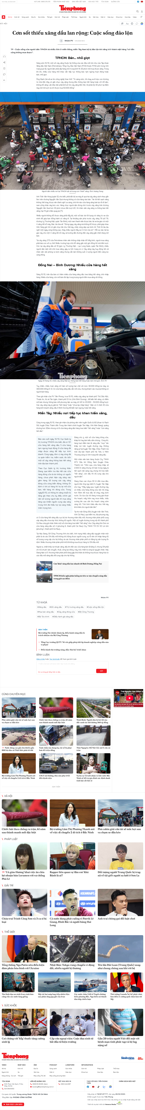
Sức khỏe (41, 17)
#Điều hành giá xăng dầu (62, 616)
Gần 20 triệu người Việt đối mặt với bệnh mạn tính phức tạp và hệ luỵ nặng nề (118, 1042)
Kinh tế (16, 17)
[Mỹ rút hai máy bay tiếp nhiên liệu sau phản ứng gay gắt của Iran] (54, 982)
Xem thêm (141, 17)
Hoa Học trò (93, 2)
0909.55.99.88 (37, 1084)
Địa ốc (33, 17)
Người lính (83, 17)
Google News (142, 24)
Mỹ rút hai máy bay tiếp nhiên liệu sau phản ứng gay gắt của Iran (53, 995)
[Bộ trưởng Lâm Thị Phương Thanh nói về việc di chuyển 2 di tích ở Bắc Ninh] (19, 763)
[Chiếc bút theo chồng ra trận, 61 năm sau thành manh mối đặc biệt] (56, 707)
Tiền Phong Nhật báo (61, 2)
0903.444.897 (66, 1084)
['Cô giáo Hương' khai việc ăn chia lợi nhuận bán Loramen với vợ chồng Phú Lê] (24, 856)
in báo (132, 24)
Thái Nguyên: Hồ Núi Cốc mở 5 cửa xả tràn (93, 749)
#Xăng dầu (41, 607)
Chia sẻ (4, 62)
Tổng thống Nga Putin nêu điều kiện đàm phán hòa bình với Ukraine (23, 966)
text (127, 24)
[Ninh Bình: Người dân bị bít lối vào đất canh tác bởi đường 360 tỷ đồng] (94, 707)
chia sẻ (122, 24)
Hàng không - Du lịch (9, 1076)
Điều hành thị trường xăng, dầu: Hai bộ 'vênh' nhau (63, 649)
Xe (90, 17)
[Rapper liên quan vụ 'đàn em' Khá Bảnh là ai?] (72, 856)
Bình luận (4, 74)
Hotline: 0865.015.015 (42, 2)
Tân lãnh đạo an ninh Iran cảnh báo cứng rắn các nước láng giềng (17, 995)
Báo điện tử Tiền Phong (72, 9)
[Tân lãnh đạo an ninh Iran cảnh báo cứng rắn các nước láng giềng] (18, 982)
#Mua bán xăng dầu (45, 612)
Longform (69, 1065)
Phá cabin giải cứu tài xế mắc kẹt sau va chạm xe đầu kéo (18, 721)
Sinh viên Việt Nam (79, 2)
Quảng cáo (115, 2)
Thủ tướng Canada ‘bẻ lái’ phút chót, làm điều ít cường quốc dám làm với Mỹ (126, 996)
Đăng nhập (40, 659)
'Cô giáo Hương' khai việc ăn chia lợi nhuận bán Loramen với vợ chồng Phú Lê (23, 875)
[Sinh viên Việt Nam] (127, 1058)
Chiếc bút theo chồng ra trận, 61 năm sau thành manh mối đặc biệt (55, 721)
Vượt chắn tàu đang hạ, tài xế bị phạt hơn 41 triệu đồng (55, 749)
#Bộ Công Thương (86, 612)
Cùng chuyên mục (14, 694)
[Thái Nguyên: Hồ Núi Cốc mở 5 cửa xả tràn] (94, 735)
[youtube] (142, 1)
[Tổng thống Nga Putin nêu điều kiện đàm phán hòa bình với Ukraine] (24, 948)
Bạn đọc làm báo (14, 1104)
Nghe (4, 56)
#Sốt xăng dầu (55, 607)
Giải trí (103, 17)
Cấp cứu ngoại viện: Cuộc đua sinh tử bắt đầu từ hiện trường (71, 1040)
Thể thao (74, 17)
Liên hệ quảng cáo (38, 1081)
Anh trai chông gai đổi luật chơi (116, 918)
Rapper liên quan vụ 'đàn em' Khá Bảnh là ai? (69, 873)
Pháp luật (65, 17)
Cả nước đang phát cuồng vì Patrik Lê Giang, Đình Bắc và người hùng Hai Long (72, 922)
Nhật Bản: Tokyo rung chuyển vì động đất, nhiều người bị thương (72, 966)
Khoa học (119, 17)
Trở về (4, 80)
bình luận (137, 24)
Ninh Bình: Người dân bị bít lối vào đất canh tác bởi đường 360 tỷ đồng (92, 721)
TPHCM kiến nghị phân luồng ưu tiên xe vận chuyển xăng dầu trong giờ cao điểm (80, 577)
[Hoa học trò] (140, 1058)
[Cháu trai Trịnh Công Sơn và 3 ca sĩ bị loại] (24, 902)
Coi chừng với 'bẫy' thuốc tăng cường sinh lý (23, 1040)
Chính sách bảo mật (127, 1081)
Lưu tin (4, 68)
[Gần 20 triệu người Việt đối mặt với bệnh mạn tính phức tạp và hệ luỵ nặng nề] (120, 1022)
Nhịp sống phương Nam (57, 1076)
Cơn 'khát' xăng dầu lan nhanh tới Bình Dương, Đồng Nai (78, 563)
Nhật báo (22, 1065)
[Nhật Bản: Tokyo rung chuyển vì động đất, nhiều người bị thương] (72, 948)
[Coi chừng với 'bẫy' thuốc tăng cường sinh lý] (24, 1022)
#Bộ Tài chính (43, 616)
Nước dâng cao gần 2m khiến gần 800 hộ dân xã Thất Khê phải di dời (18, 749)
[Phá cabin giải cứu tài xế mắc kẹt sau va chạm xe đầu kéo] (19, 707)
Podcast (53, 1065)
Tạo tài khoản (54, 659)
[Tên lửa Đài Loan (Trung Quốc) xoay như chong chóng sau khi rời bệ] (120, 948)
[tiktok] (99, 1087)
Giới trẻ (57, 17)
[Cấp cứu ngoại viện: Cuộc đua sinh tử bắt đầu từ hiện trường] (72, 1022)
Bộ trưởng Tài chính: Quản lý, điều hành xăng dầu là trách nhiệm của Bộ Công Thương (61, 634)
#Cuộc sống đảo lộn (95, 607)
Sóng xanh (25, 17)
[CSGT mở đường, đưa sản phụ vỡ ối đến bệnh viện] (56, 763)
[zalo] (105, 1087)
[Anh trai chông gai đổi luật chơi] (120, 902)
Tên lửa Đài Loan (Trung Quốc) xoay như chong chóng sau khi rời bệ (119, 966)
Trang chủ (3, 17)
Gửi (101, 671)
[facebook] (138, 1)
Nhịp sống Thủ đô (40, 1076)
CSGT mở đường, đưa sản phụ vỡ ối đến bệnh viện (54, 776)
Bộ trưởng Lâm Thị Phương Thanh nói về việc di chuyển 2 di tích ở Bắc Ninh (18, 776)
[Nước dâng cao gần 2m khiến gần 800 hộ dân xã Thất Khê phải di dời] (19, 735)
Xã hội (10, 17)
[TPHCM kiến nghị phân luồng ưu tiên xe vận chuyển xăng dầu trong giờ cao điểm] (44, 578)
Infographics (87, 1065)
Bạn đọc (116, 1072)
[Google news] (111, 1087)
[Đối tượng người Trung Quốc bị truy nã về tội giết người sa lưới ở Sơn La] (120, 856)
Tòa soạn (104, 2)
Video (135, 17)
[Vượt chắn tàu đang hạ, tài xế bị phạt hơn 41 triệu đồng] (56, 735)
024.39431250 (9, 1089)
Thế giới (49, 17)
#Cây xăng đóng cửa (66, 612)
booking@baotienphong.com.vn (43, 1087)
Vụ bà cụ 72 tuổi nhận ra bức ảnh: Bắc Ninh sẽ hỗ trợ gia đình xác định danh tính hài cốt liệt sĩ (93, 778)
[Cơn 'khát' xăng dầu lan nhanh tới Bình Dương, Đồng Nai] (44, 566)
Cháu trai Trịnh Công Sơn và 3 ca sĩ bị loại (24, 920)
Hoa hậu (127, 17)
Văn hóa (95, 17)
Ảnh (35, 1065)
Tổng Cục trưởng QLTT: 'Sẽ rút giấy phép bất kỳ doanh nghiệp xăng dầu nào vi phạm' (75, 643)
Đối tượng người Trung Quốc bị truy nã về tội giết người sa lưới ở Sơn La (119, 873)
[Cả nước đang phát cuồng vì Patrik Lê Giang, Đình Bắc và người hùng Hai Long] (72, 902)
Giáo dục (111, 17)
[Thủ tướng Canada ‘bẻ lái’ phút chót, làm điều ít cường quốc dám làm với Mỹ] (126, 982)
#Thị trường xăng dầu (74, 607)
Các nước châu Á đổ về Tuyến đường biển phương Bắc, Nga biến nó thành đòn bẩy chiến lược (90, 996)
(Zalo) (46, 1084)
